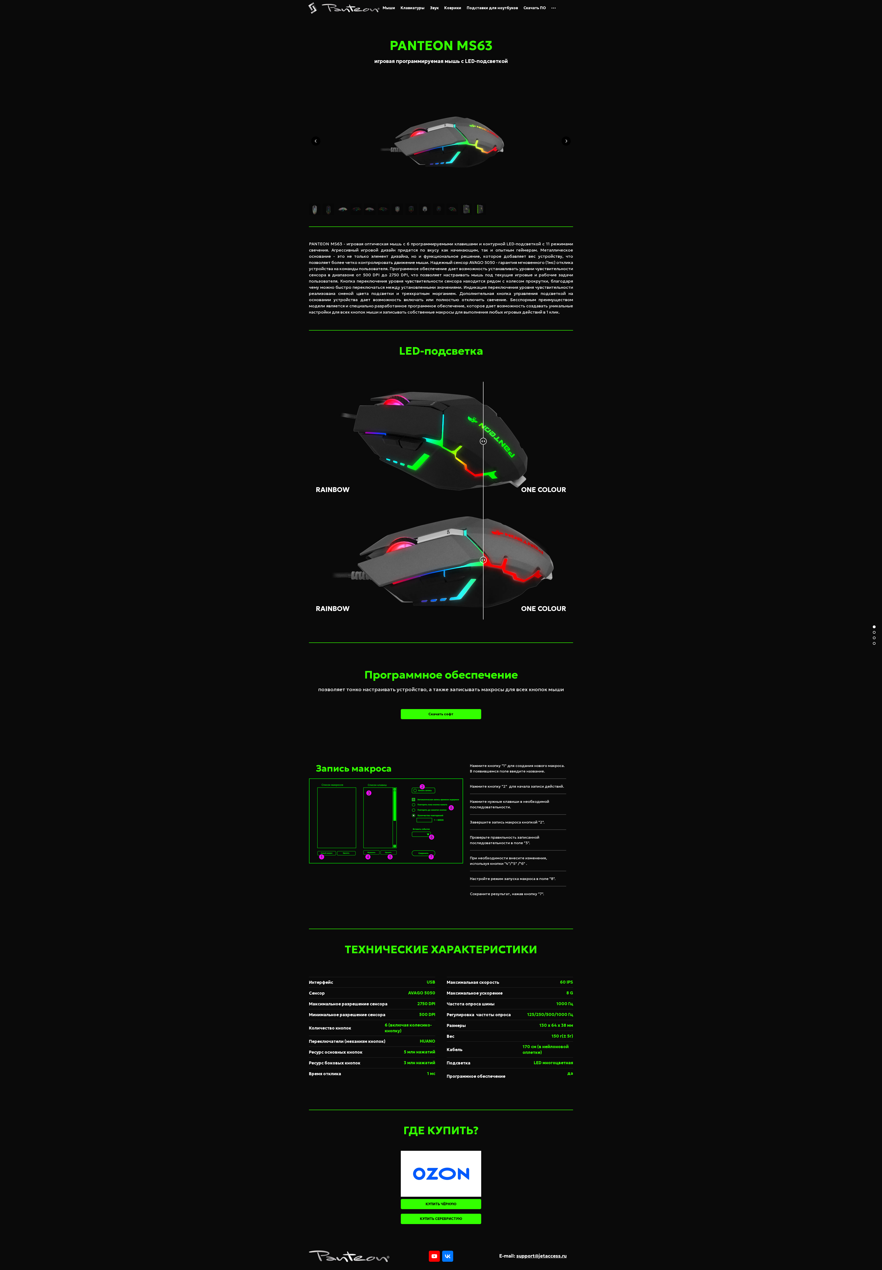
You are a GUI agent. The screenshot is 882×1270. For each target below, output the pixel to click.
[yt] (434, 1256)
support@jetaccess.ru (541, 1256)
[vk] (447, 1256)
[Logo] (350, 8)
